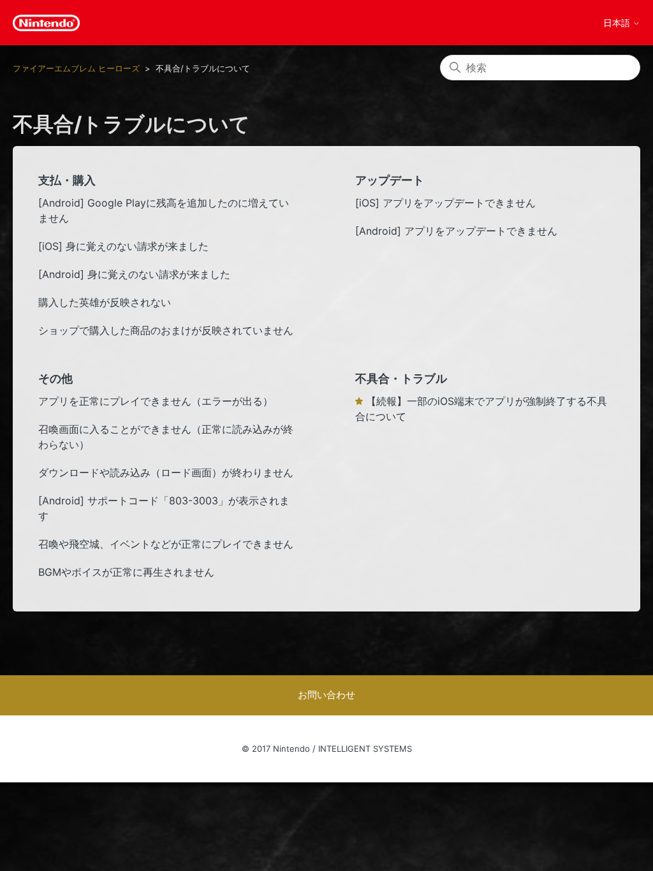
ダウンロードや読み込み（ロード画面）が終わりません (165, 472)
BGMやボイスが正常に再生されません (126, 572)
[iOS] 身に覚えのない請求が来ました (123, 246)
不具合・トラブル (401, 378)
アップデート (389, 180)
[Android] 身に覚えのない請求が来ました (134, 274)
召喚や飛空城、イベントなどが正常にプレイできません (165, 544)
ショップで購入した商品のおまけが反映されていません (165, 330)
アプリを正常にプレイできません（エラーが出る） (155, 401)
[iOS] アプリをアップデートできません (445, 202)
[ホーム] (46, 23)
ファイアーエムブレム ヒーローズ (76, 68)
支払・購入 (67, 180)
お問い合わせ (326, 695)
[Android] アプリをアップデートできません (456, 230)
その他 (55, 378)
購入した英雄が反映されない (104, 302)
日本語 (618, 23)
